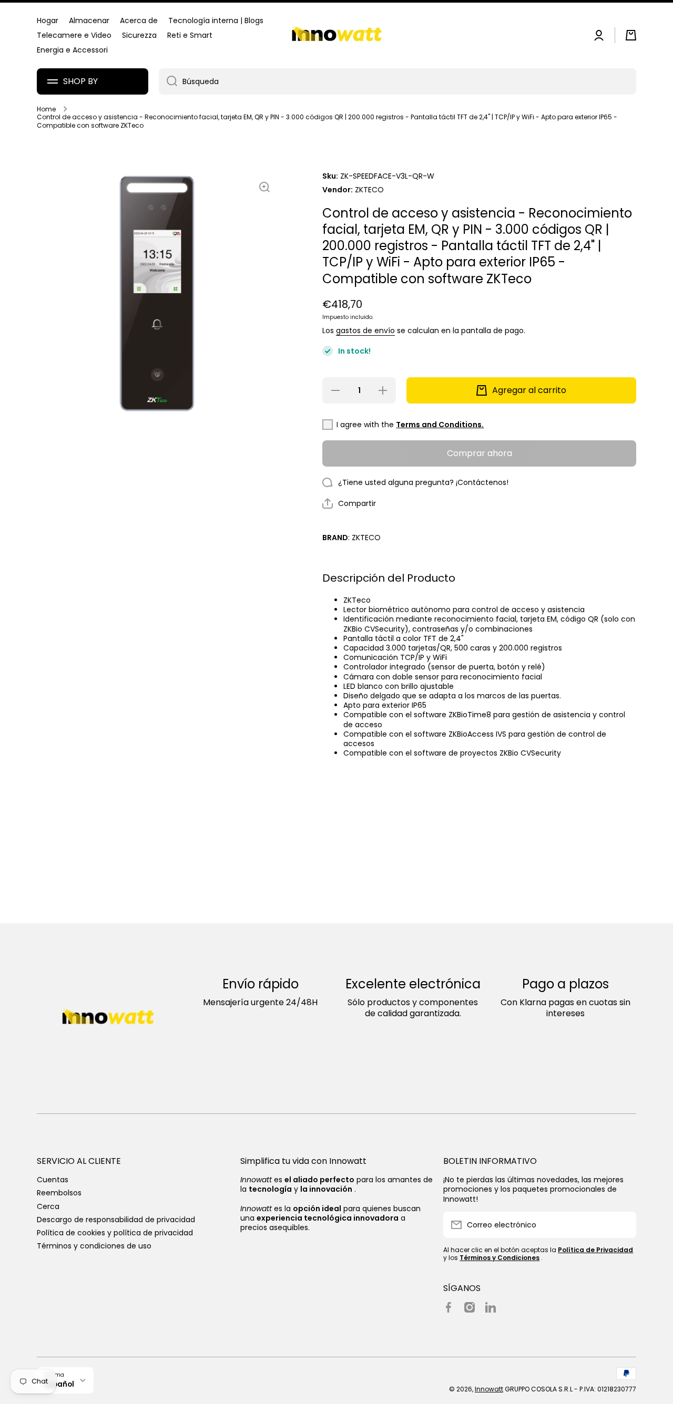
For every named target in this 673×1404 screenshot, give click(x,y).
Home (46, 109)
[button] (631, 35)
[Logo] (336, 35)
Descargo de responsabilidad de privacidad (116, 1219)
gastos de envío (365, 330)
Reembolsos (59, 1192)
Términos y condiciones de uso (94, 1246)
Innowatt (489, 1389)
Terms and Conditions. (440, 424)
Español (59, 1384)
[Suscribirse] (623, 1225)
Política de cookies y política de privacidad (115, 1232)
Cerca (48, 1206)
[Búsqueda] (168, 81)
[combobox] (397, 81)
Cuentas (52, 1179)
